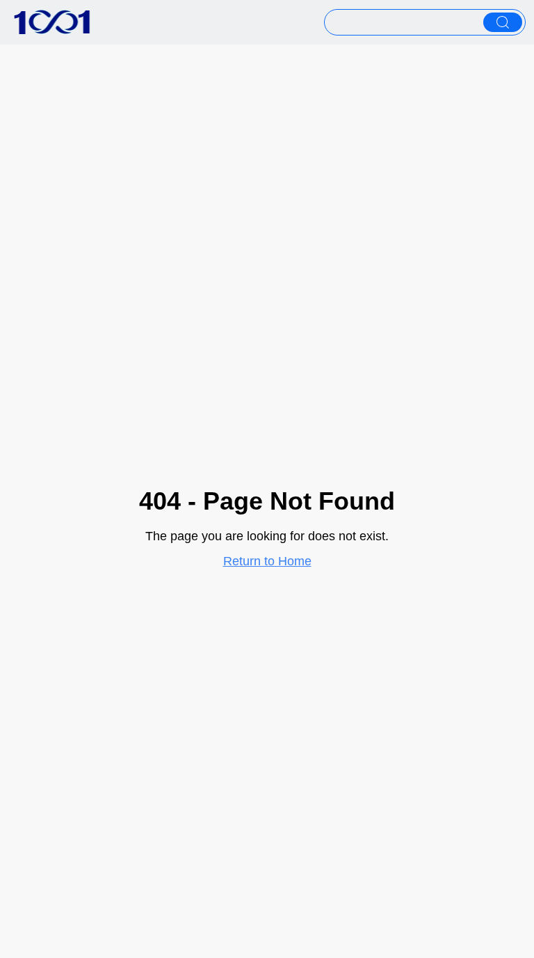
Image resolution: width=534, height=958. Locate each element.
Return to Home (267, 561)
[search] (502, 22)
